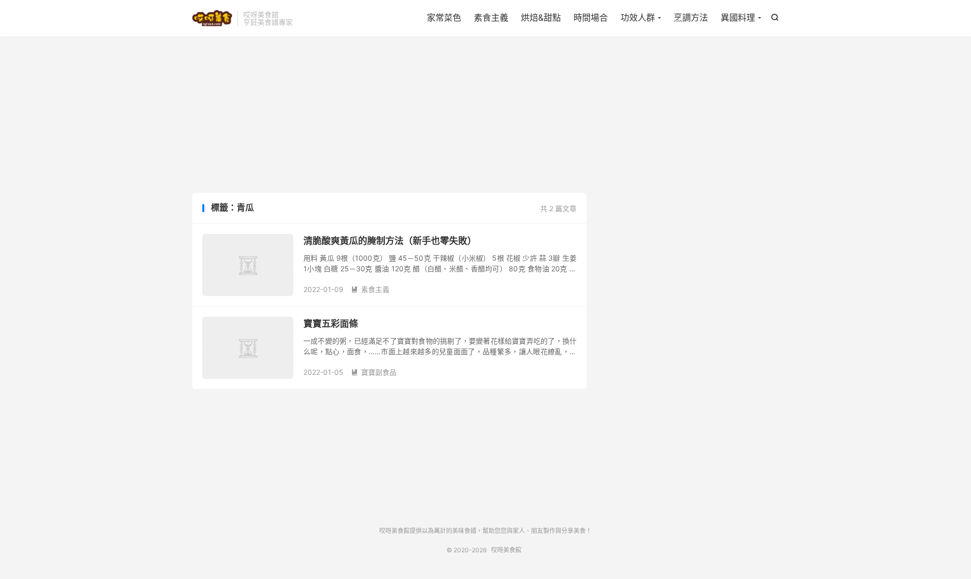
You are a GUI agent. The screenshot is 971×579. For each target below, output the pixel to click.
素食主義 (491, 18)
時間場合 (590, 18)
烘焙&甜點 (541, 18)
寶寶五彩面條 (330, 323)
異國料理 (738, 18)
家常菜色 (444, 18)
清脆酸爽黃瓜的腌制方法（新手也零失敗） (389, 240)
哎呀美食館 (212, 18)
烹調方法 (691, 18)
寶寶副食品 (373, 372)
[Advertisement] (485, 117)
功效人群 (638, 18)
